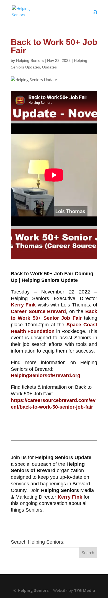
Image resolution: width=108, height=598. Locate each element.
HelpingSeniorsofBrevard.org (45, 375)
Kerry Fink (23, 305)
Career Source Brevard (38, 311)
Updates (49, 67)
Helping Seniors (30, 60)
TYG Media (84, 590)
